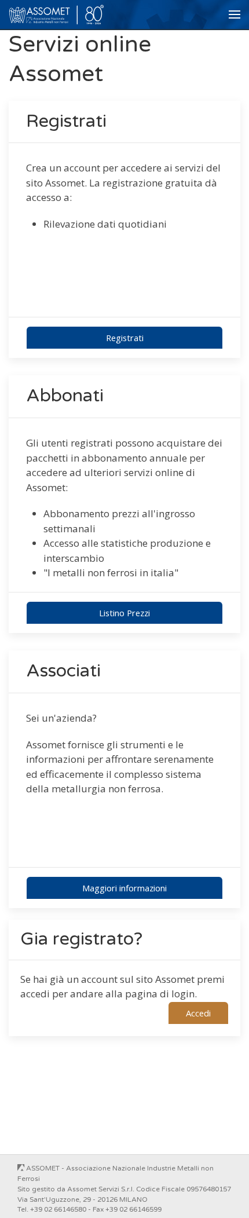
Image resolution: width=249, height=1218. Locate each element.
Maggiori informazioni (124, 888)
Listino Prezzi (124, 613)
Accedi (198, 1013)
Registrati (125, 337)
